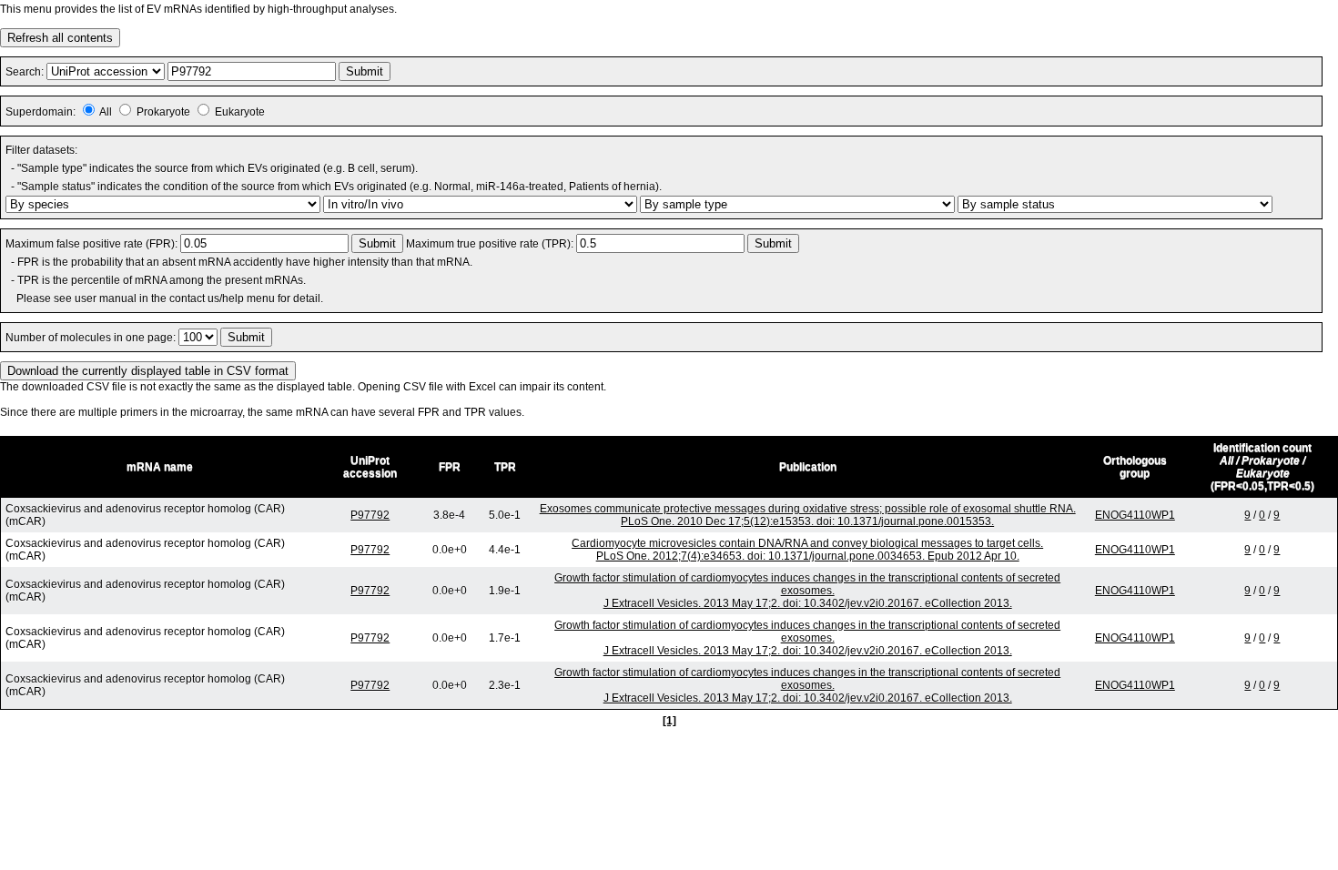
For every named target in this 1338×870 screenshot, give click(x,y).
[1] (669, 720)
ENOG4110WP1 (1135, 515)
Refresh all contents (60, 38)
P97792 (370, 515)
